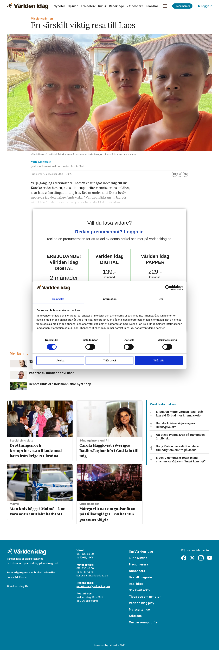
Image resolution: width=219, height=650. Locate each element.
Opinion (73, 6)
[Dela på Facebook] (174, 174)
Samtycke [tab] (58, 298)
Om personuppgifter (144, 622)
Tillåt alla (158, 360)
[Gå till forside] (27, 6)
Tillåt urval (109, 360)
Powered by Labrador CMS (109, 645)
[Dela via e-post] (185, 174)
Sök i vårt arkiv (139, 590)
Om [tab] (161, 298)
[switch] (90, 347)
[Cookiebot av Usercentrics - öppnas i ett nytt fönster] (168, 287)
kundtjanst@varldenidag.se (92, 575)
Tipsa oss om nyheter (145, 596)
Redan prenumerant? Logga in (109, 231)
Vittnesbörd (134, 6)
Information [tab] (109, 298)
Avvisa (60, 360)
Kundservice (138, 558)
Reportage (116, 6)
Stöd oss (135, 616)
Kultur (102, 6)
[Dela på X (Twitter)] (179, 174)
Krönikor (152, 6)
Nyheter (59, 6)
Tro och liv (88, 6)
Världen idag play (141, 603)
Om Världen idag (141, 551)
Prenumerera (138, 564)
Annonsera (137, 571)
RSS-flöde (136, 584)
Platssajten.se (139, 609)
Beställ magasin (140, 577)
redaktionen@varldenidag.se (93, 586)
